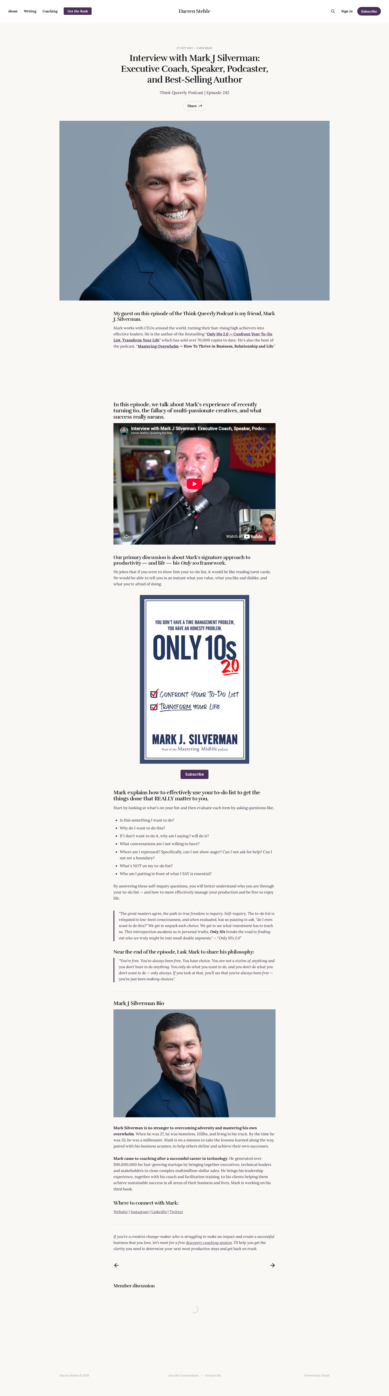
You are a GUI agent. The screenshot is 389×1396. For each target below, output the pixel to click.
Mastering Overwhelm (158, 346)
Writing (30, 11)
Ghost (325, 1375)
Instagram (140, 1211)
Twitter (176, 1211)
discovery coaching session (209, 1242)
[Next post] (273, 1265)
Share (192, 106)
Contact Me (213, 1375)
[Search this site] (333, 11)
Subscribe (369, 11)
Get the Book (78, 11)
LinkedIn (159, 1211)
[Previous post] (116, 1265)
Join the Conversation (183, 1375)
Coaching (50, 11)
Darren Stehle (194, 11)
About (13, 11)
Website (120, 1211)
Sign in (347, 11)
